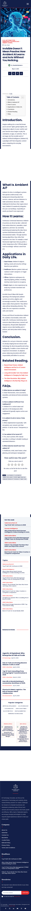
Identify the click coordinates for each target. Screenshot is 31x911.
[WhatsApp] (21, 73)
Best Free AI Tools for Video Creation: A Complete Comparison (17, 552)
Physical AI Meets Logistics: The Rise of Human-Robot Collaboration (14, 691)
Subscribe (25, 892)
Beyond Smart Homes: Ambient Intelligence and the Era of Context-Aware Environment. (15, 367)
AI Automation (18, 475)
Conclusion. (11, 109)
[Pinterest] (17, 73)
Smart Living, (7, 42)
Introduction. (11, 100)
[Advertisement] (15, 84)
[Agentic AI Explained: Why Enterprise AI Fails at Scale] (15, 642)
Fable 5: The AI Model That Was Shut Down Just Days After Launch (16, 545)
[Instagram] (9, 908)
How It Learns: (12, 104)
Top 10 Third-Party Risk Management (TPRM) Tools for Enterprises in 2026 (17, 538)
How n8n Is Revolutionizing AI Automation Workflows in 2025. (14, 682)
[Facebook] (9, 73)
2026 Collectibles (10, 535)
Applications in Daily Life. (15, 107)
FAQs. (9, 114)
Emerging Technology (10, 41)
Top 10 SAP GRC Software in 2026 (15, 525)
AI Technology (6, 658)
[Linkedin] (13, 908)
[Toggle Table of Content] (22, 97)
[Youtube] (25, 908)
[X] (13, 73)
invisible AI (16, 479)
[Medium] (17, 908)
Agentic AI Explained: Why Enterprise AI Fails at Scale (13, 654)
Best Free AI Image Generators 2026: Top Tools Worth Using (14, 605)
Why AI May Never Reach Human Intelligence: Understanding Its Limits (17, 531)
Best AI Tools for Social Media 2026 (13, 611)
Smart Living (23, 479)
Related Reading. (13, 111)
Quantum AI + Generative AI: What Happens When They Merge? (8, 734)
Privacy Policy (17, 896)
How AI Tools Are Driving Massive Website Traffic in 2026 (14, 664)
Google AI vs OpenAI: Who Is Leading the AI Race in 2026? (15, 598)
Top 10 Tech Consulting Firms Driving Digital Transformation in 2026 (14, 673)
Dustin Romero (17, 65)
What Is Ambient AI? (13, 102)
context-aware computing (20, 477)
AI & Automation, (8, 40)
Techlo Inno (12, 906)
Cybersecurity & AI (11, 522)
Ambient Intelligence (7, 477)
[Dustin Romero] (9, 65)
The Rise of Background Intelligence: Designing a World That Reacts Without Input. (23, 738)
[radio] (8, 465)
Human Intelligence (11, 528)
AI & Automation (10, 475)
